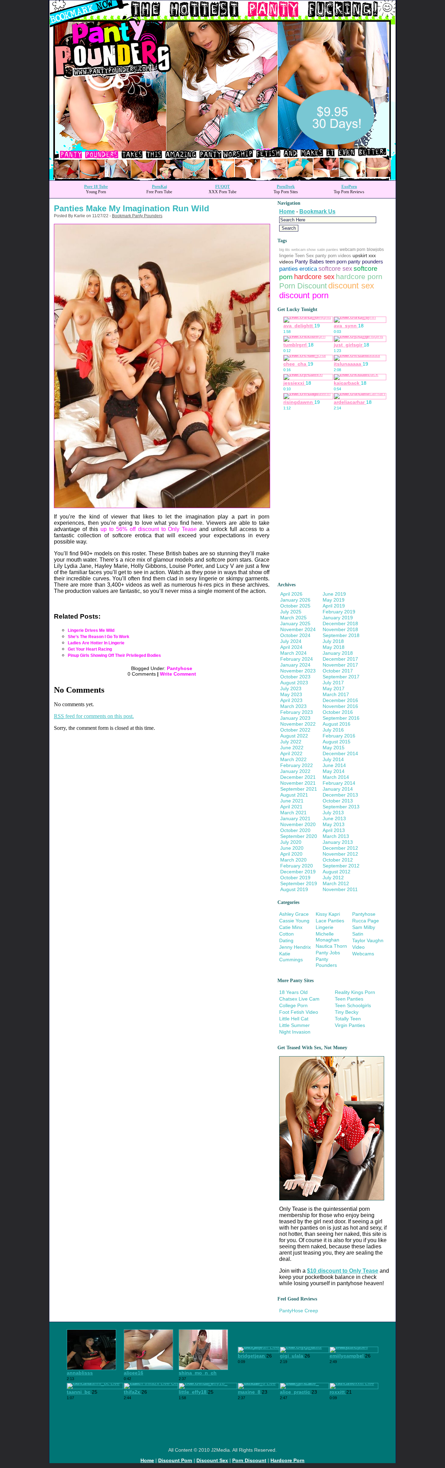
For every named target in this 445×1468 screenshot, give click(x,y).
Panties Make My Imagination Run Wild (131, 208)
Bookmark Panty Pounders (137, 215)
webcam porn (352, 249)
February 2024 (296, 659)
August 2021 (294, 795)
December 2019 (298, 871)
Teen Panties (349, 999)
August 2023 (294, 682)
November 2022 (298, 724)
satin (357, 934)
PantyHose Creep (298, 1310)
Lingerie (324, 927)
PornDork (286, 186)
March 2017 (336, 694)
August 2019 (294, 889)
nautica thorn (331, 946)
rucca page (365, 920)
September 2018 (341, 635)
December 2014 (340, 753)
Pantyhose (179, 668)
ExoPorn (349, 186)
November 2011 (340, 889)
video (358, 947)
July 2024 (290, 641)
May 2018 (334, 647)
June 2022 (292, 747)
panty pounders (365, 261)
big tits (284, 249)
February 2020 (296, 865)
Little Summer (294, 1025)
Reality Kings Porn (355, 992)
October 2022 (295, 730)
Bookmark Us (317, 211)
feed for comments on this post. (94, 716)
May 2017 (334, 688)
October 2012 (338, 860)
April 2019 (334, 606)
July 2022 (290, 741)
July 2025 (290, 611)
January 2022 (295, 771)
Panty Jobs (328, 952)
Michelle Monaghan (327, 937)
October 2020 (295, 830)
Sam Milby (363, 927)
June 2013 (334, 818)
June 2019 (334, 594)
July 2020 (290, 842)
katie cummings (291, 956)
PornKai (159, 186)
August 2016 (336, 724)
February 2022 (296, 765)
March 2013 (336, 836)
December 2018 (340, 623)
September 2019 (298, 883)
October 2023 (295, 676)
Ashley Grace (294, 914)
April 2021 (291, 806)
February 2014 (339, 783)
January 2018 (338, 653)
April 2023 (291, 700)
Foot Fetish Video (298, 1012)
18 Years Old (293, 992)
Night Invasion (294, 1032)
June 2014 (334, 765)
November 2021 (298, 783)
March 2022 (293, 759)
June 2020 (292, 848)
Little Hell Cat (293, 1018)
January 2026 (295, 600)
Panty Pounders (326, 962)
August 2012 (336, 871)
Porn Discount (303, 286)
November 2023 (298, 671)
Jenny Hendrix (295, 947)
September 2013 (341, 806)
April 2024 (291, 647)
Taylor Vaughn (367, 940)
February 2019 (339, 611)
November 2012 (340, 854)
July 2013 (333, 812)
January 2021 (295, 818)
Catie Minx (290, 927)
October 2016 (338, 712)
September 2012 (341, 865)
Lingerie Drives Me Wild (91, 630)
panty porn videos (333, 255)
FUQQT (222, 186)
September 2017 (341, 676)
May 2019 (334, 600)
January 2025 (295, 623)
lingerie (286, 255)
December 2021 (298, 777)
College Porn (293, 1005)
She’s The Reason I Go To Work (98, 636)
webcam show (303, 249)
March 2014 (336, 777)
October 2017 (338, 671)
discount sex (351, 285)
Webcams (363, 953)
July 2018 (333, 641)
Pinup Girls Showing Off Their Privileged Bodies (114, 655)
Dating (286, 940)
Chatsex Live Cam (299, 999)
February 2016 (339, 736)
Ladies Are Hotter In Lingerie (96, 643)
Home (287, 211)
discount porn (304, 295)
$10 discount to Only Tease (342, 1271)
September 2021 (298, 789)
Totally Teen (348, 1018)
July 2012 (333, 877)
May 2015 (334, 747)
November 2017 (340, 665)
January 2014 (338, 789)
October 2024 (295, 635)
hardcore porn (359, 276)
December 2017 (340, 659)
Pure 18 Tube (96, 186)
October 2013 (338, 801)
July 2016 (333, 730)
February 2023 (296, 712)
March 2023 (293, 706)
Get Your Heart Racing (90, 649)
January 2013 (338, 842)
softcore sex (335, 268)
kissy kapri (328, 914)
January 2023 (295, 718)
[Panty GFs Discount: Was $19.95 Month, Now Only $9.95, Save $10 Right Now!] (222, 178)
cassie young (294, 920)
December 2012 (340, 848)
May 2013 (334, 824)
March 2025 (293, 617)
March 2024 (293, 653)
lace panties (330, 920)
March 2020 (293, 860)
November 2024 (298, 629)
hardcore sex (314, 276)
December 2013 (340, 795)
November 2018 (340, 629)
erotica (308, 269)
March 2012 (336, 883)
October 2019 (295, 877)
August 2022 (294, 736)
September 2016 (341, 718)
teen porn (336, 261)
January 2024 (295, 665)
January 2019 (338, 617)
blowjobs (375, 249)
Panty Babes (309, 261)
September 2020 (298, 836)
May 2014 (334, 771)
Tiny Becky (346, 1012)
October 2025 (295, 606)
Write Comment (178, 674)
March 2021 (293, 812)
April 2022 (291, 753)
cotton (286, 934)
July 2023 (290, 688)
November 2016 (340, 706)
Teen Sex (304, 255)
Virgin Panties (350, 1025)
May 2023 (291, 694)
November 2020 (298, 824)
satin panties (327, 249)
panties (288, 269)
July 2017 (333, 682)
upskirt (360, 255)
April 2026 (291, 594)
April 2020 (291, 854)
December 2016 (340, 700)
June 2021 (292, 801)
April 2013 (334, 830)
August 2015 (336, 741)
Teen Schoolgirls (353, 1005)
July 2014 (333, 759)
